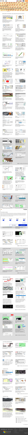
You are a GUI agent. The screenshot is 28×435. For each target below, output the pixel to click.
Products (3, 11)
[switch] (11, 220)
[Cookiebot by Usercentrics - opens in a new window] (24, 209)
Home (0, 11)
